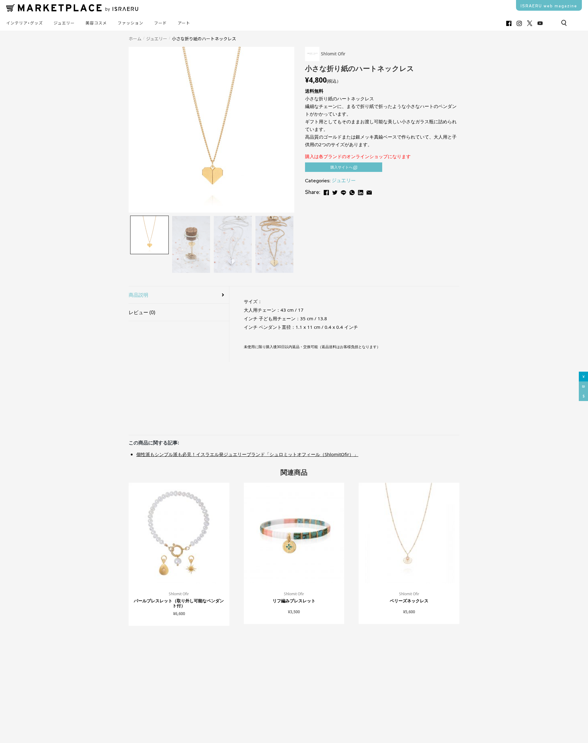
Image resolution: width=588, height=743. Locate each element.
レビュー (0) (142, 312)
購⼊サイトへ (341, 167)
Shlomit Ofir (179, 593)
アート (184, 23)
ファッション (130, 23)
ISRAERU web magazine (549, 6)
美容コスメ (96, 23)
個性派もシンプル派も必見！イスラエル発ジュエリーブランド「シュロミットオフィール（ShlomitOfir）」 (247, 454)
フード (160, 23)
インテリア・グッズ (24, 23)
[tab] (179, 295)
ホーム (135, 38)
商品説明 (138, 295)
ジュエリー (64, 23)
